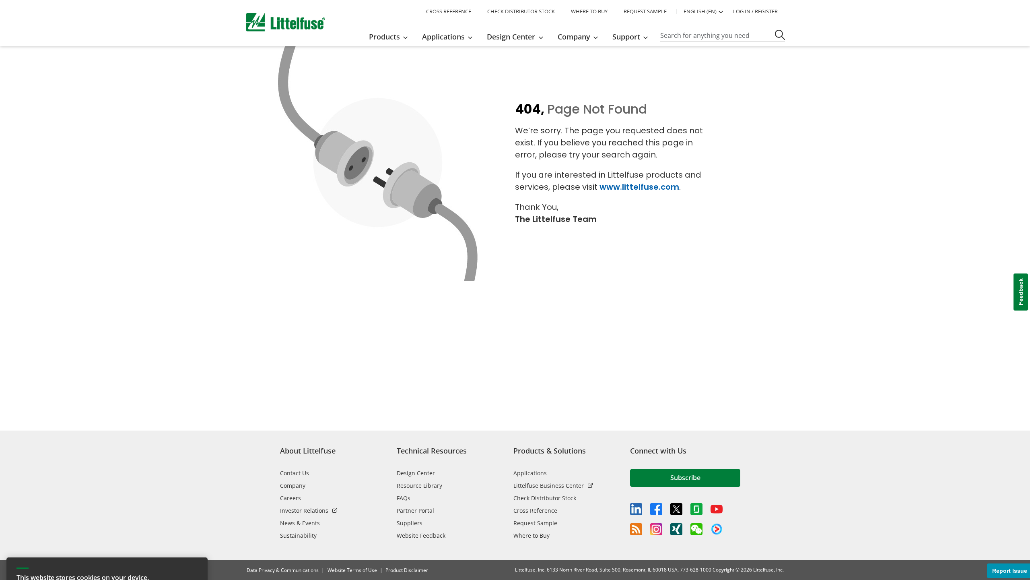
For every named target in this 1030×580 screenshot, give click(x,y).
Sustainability (298, 535)
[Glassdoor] (696, 509)
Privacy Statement (166, 557)
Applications (530, 473)
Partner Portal (415, 510)
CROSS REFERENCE (448, 11)
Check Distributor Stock (544, 498)
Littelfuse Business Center (548, 485)
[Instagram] (656, 529)
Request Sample (535, 523)
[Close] (197, 492)
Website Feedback (421, 535)
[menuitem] (391, 36)
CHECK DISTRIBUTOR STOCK (521, 11)
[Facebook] (656, 509)
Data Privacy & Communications (283, 570)
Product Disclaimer (406, 570)
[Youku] (717, 529)
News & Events (300, 523)
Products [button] (384, 36)
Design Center (416, 473)
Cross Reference (535, 510)
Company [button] (574, 36)
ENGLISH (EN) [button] (700, 11)
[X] (676, 509)
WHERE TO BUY (589, 11)
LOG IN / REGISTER (755, 11)
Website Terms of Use (352, 570)
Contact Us (294, 473)
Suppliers (409, 523)
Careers (290, 498)
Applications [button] (443, 36)
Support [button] (626, 36)
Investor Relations (304, 510)
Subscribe (685, 477)
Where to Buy (531, 535)
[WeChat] (696, 529)
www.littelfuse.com (639, 187)
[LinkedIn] (636, 509)
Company (292, 485)
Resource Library (419, 485)
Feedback (1021, 292)
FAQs (403, 498)
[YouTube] (717, 509)
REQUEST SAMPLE (645, 11)
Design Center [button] (511, 36)
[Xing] (676, 529)
